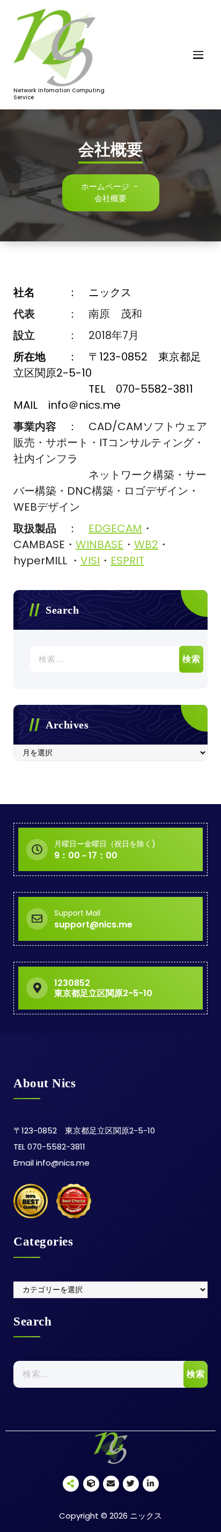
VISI (90, 560)
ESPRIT (127, 560)
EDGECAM (115, 528)
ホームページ (105, 186)
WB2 (146, 544)
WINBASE (99, 544)
